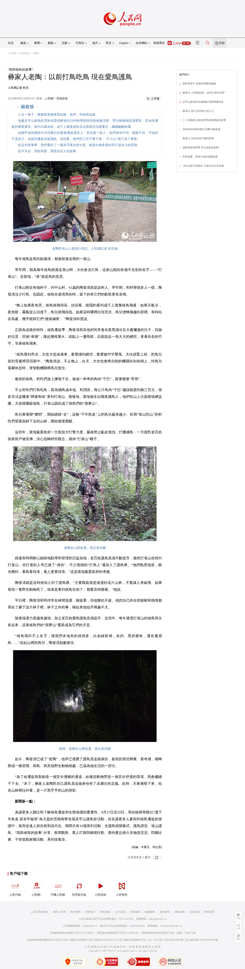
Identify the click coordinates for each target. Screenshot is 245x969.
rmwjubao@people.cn (171, 926)
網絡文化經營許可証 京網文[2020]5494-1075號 (96, 940)
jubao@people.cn (157, 919)
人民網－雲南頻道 (56, 98)
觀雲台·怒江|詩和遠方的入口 (198, 111)
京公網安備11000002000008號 (201, 940)
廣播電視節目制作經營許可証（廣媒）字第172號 (169, 933)
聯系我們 (209, 912)
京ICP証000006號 (173, 940)
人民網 (12, 53)
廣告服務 (105, 912)
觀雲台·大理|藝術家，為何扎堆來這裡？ (205, 92)
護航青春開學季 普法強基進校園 (200, 147)
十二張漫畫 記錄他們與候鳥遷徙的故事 (204, 120)
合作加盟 (120, 912)
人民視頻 (100, 894)
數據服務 (150, 912)
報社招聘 (75, 912)
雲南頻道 (25, 53)
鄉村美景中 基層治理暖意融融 (199, 83)
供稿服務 (135, 912)
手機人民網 (58, 894)
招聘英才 (90, 912)
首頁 (11, 42)
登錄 (222, 42)
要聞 (36, 53)
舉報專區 (159, 42)
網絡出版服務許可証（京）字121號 (143, 940)
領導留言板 (79, 894)
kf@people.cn (90, 926)
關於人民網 (59, 912)
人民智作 (122, 894)
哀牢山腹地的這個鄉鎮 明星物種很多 (203, 102)
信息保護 (195, 912)
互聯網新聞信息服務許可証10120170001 (71, 933)
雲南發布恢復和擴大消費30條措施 (201, 129)
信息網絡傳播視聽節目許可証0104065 (48, 940)
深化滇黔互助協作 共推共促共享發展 (203, 166)
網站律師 (180, 912)
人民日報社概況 (39, 912)
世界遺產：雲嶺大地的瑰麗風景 (200, 156)
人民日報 (15, 894)
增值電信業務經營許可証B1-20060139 (117, 933)
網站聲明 (165, 912)
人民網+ (36, 894)
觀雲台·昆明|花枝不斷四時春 (198, 138)
